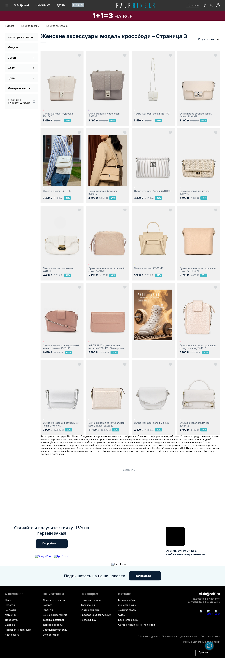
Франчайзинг (88, 605)
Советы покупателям (55, 629)
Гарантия (48, 610)
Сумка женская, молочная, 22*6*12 (195, 424)
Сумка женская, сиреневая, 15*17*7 (104, 115)
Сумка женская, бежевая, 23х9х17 (103, 192)
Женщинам (21, 5)
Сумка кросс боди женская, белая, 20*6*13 (196, 115)
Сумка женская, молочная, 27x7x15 (195, 192)
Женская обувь (127, 605)
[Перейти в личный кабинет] (211, 6)
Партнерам (89, 593)
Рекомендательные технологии (201, 641)
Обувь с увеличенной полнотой (136, 624)
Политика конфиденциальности (180, 636)
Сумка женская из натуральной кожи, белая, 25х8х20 (106, 424)
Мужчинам (42, 5)
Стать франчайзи (90, 610)
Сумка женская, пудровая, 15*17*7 (58, 115)
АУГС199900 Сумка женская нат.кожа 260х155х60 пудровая (106, 347)
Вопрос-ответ (51, 634)
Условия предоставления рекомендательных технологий (139, 654)
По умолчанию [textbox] (206, 39)
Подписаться (142, 575)
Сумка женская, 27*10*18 (148, 268)
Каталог (124, 593)
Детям (61, 5)
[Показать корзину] (218, 6)
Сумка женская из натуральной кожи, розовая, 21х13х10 (61, 347)
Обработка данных (149, 636)
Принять (204, 653)
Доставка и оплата (54, 600)
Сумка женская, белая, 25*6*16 (152, 191)
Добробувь (11, 619)
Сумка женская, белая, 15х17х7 (152, 113)
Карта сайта (12, 634)
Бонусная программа (55, 614)
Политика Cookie (210, 636)
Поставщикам (88, 619)
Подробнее (49, 544)
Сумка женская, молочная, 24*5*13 (58, 269)
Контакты (10, 610)
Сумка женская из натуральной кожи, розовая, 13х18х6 (198, 347)
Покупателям (53, 593)
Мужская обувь (127, 600)
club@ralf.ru (209, 593)
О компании (14, 593)
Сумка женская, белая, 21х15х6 (151, 422)
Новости (10, 605)
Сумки (121, 614)
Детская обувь (127, 610)
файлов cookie (62, 654)
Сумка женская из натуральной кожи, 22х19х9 (106, 269)
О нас (8, 600)
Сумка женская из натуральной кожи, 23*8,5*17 (61, 424)
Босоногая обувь (128, 619)
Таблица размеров (54, 619)
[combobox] (203, 39)
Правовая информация (18, 629)
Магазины (10, 614)
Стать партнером (91, 600)
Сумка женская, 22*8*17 (57, 191)
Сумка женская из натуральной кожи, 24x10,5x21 (198, 269)
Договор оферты (53, 624)
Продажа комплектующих (96, 614)
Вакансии (10, 624)
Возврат (47, 605)
